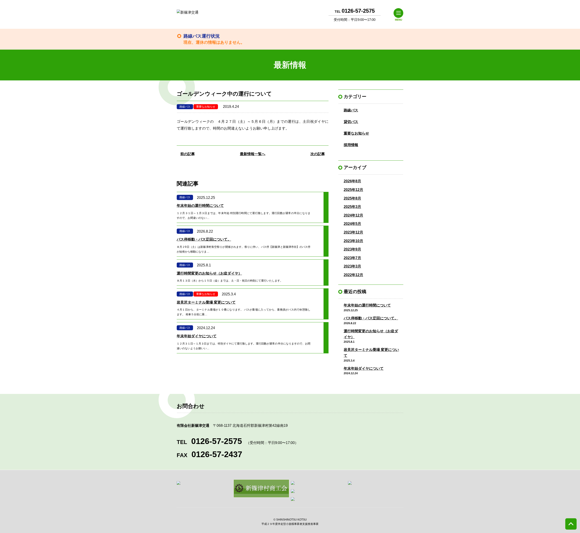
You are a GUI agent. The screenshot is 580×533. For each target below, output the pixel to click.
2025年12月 (353, 190)
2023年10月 (353, 241)
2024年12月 (353, 215)
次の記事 (317, 154)
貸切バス (351, 122)
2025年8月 (352, 198)
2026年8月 (352, 181)
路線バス (184, 106)
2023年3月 (352, 266)
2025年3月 (352, 207)
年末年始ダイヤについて (364, 368)
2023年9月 (352, 249)
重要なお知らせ (205, 106)
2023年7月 (352, 258)
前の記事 (187, 154)
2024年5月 (352, 224)
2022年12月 (353, 275)
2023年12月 (353, 232)
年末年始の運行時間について (367, 305)
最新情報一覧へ (252, 154)
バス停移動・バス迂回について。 (371, 318)
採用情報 (351, 145)
